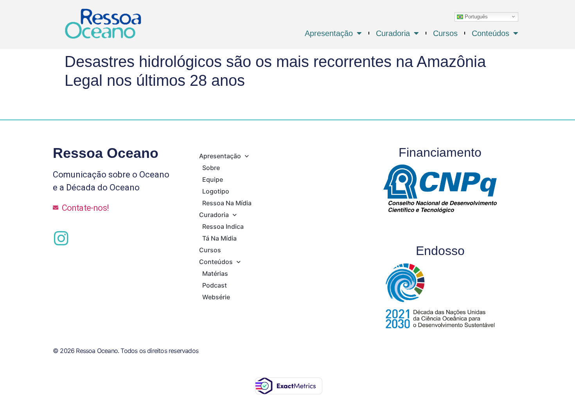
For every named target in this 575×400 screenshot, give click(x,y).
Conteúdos (490, 33)
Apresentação (329, 33)
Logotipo (215, 191)
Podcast (214, 285)
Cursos (445, 33)
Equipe (212, 179)
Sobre (211, 168)
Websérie (216, 297)
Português (475, 16)
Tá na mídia (219, 238)
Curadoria (393, 33)
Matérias (215, 273)
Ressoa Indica (223, 226)
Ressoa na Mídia (227, 203)
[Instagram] (61, 238)
